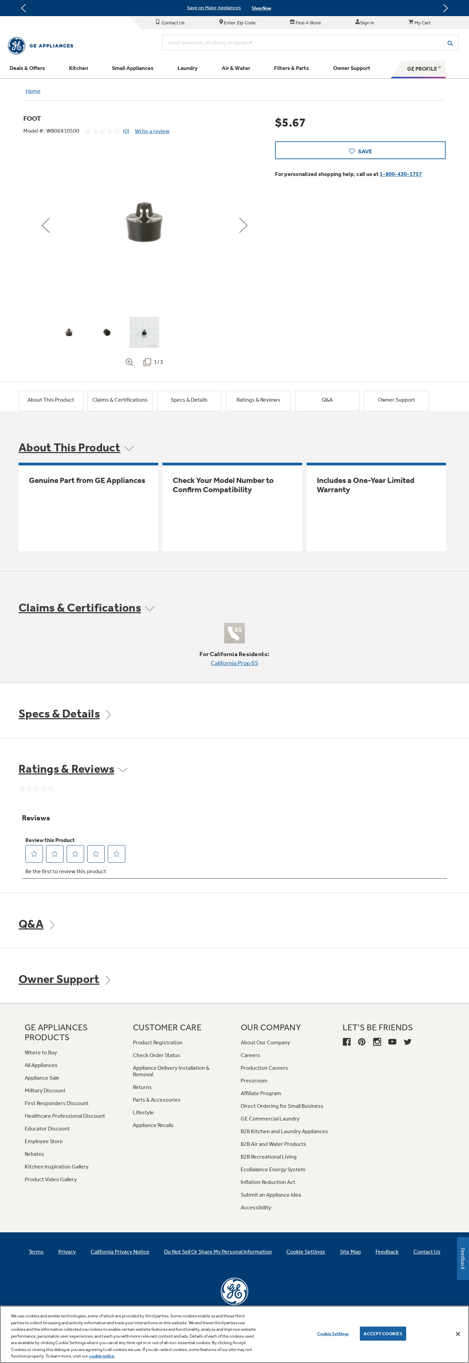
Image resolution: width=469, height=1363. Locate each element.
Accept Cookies (383, 1333)
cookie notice (101, 1356)
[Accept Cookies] (458, 1333)
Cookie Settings (333, 1333)
